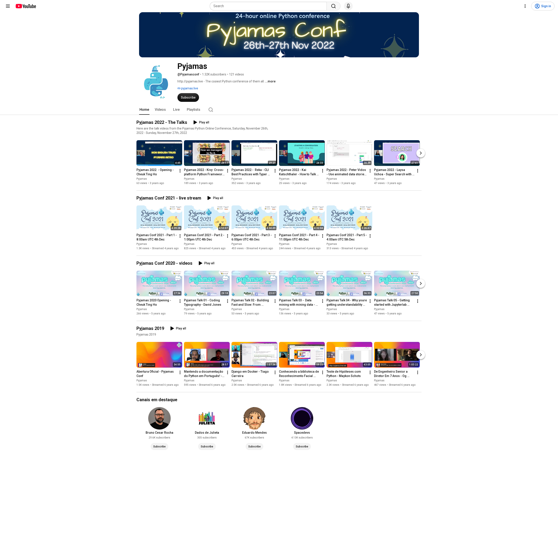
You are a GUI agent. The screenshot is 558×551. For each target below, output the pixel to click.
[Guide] (7, 6)
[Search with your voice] (348, 6)
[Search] (333, 6)
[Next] (420, 153)
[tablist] (279, 109)
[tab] (144, 109)
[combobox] (269, 6)
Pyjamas (141, 178)
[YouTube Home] (25, 6)
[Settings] (525, 6)
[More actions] (180, 170)
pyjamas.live (189, 88)
